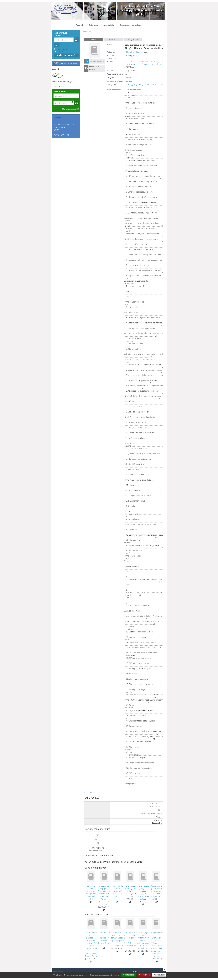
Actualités (109, 25)
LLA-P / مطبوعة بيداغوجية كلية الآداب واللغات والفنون (145, 84)
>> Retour (87, 31)
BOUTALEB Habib (104, 902)
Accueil (79, 25)
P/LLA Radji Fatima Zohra (91, 954)
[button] (86, 61)
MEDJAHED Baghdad (91, 895)
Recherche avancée (66, 55)
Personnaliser (159, 975)
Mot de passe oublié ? (70, 109)
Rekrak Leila (156, 896)
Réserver (88, 792)
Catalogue (93, 25)
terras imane (156, 956)
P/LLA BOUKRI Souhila (134, 52)
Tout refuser (145, 975)
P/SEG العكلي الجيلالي (130, 895)
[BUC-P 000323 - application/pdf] (97, 838)
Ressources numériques (131, 25)
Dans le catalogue (63, 49)
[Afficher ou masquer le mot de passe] (72, 102)
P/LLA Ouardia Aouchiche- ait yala (130, 946)
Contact (136, 971)
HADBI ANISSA (117, 945)
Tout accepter (129, 975)
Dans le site (62, 52)
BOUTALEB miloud (117, 895)
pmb (143, 971)
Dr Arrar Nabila (104, 943)
